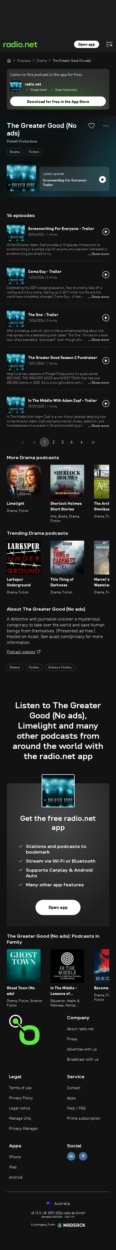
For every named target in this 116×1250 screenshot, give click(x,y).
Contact (74, 1088)
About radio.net (80, 1029)
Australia (61, 1204)
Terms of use (20, 1088)
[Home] (9, 60)
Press (72, 1039)
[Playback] (102, 179)
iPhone (15, 1157)
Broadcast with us (83, 1060)
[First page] (23, 442)
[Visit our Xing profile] (83, 1156)
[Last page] (92, 442)
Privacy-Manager (23, 1129)
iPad (13, 1167)
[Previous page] (34, 442)
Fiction (34, 152)
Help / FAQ (76, 1108)
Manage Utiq (20, 1118)
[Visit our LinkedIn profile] (71, 1156)
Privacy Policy (21, 1098)
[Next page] (81, 442)
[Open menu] (109, 44)
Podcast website (21, 652)
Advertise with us (82, 1049)
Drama (15, 152)
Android (16, 1177)
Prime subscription (83, 1118)
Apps (71, 1098)
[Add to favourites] (91, 125)
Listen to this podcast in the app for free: (46, 75)
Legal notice (19, 1108)
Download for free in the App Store (58, 102)
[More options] (106, 125)
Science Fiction (60, 667)
